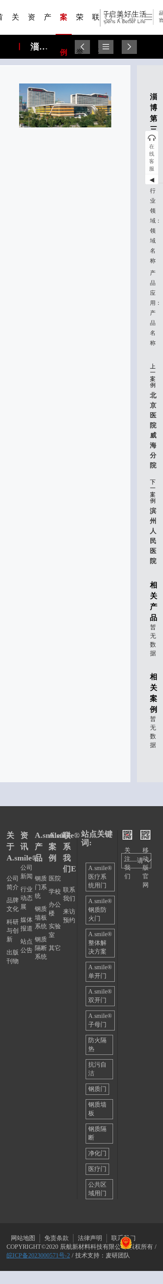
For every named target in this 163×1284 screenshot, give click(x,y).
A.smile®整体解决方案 (100, 943)
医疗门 (97, 1169)
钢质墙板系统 (41, 918)
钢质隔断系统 (41, 948)
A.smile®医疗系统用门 (100, 877)
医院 (55, 878)
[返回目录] (105, 47)
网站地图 (23, 1238)
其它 (55, 948)
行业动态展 (26, 898)
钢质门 (97, 1089)
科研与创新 (13, 931)
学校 (55, 891)
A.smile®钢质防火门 (100, 910)
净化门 (97, 1153)
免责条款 (56, 1238)
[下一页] (129, 47)
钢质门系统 (41, 887)
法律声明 (90, 1238)
